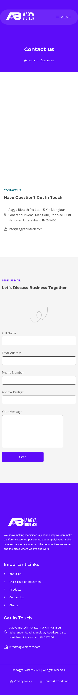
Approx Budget (12, 392)
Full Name (9, 333)
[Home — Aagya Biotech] (20, 16)
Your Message (12, 412)
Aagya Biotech (25, 670)
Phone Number (13, 372)
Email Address (12, 353)
